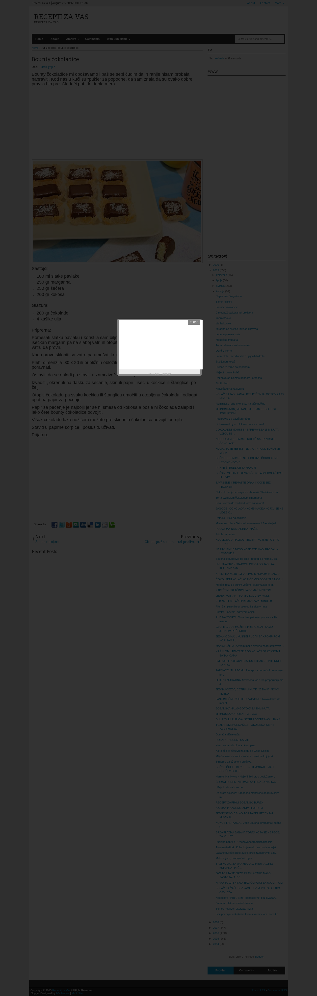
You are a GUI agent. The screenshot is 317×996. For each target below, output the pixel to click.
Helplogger (165, 374)
